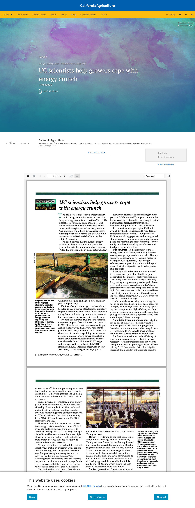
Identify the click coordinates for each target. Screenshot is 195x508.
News (43, 57)
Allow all (162, 497)
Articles (5, 15)
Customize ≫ (98, 497)
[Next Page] (61, 176)
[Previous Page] (44, 176)
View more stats (166, 164)
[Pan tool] (71, 176)
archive (104, 15)
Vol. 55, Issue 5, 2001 (49, 63)
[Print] (34, 176)
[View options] (28, 176)
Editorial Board (39, 15)
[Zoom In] (143, 176)
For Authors (22, 15)
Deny (33, 497)
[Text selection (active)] (77, 176)
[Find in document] (169, 176)
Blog (73, 15)
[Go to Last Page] (65, 176)
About (53, 15)
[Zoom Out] (140, 176)
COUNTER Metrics (91, 485)
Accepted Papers (88, 15)
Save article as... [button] (96, 152)
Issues (64, 15)
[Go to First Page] (40, 176)
